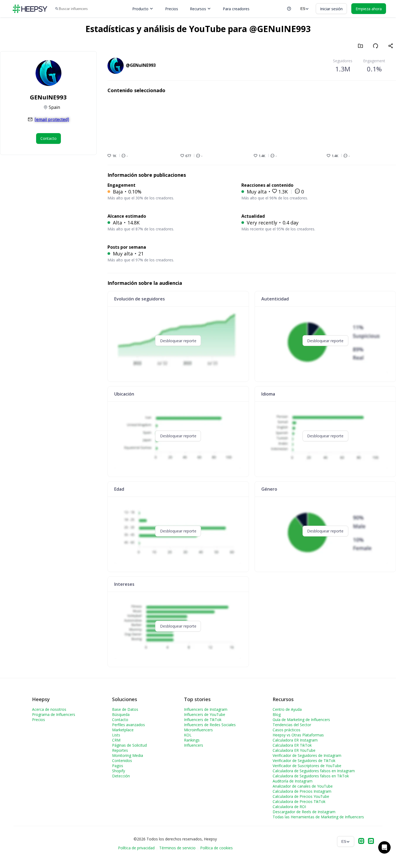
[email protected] (51, 119)
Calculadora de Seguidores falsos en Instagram (314, 770)
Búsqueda (121, 714)
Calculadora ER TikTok (292, 745)
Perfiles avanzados (128, 724)
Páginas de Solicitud (129, 745)
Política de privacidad (136, 847)
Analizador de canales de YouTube (303, 786)
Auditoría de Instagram (292, 781)
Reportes (120, 750)
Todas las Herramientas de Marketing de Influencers (318, 816)
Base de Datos (125, 709)
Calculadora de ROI (289, 806)
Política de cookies (216, 847)
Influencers (193, 745)
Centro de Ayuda (287, 709)
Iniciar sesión (331, 8)
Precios (171, 8)
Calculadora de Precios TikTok (299, 801)
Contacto (120, 719)
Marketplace (123, 729)
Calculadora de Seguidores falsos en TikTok (311, 775)
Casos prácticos (286, 729)
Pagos (117, 765)
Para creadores (236, 8)
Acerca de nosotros (49, 709)
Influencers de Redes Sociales (210, 724)
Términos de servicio (177, 847)
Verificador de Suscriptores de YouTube (307, 765)
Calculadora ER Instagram (295, 740)
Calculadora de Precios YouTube (301, 796)
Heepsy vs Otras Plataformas (298, 734)
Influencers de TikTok (202, 719)
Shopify (118, 770)
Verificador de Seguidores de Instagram (307, 755)
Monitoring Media (127, 755)
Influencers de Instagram (205, 709)
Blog (277, 714)
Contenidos (122, 760)
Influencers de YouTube (204, 714)
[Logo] (30, 8)
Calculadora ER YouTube (294, 750)
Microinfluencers (198, 729)
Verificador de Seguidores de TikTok (304, 760)
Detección (121, 775)
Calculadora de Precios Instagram (302, 791)
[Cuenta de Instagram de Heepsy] (361, 841)
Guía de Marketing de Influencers (301, 719)
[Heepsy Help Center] (289, 8)
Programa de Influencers (53, 714)
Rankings (192, 740)
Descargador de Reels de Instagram (304, 811)
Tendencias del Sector (292, 724)
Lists (116, 734)
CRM (116, 740)
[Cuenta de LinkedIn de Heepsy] (371, 841)
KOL (188, 734)
